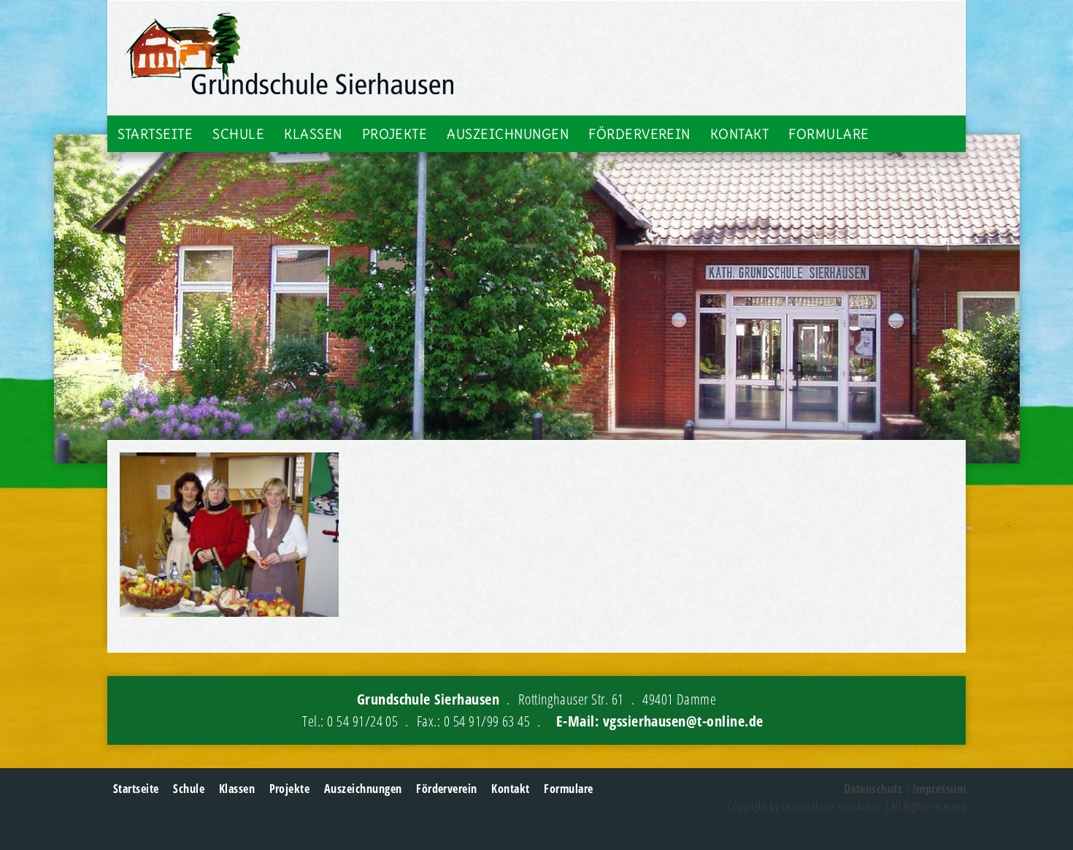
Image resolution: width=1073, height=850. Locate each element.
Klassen (313, 134)
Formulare (828, 134)
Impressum (939, 789)
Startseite (155, 134)
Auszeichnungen (508, 134)
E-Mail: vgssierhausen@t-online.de (660, 721)
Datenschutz (873, 789)
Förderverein (639, 134)
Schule (238, 134)
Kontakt (739, 134)
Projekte (395, 134)
